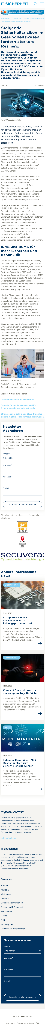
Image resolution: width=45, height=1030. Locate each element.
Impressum (10, 1023)
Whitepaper (6, 894)
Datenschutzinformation (12, 903)
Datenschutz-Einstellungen (13, 928)
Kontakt (4, 885)
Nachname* (8, 477)
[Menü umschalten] (42, 3)
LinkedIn (5, 916)
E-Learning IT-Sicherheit (12, 907)
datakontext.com (8, 838)
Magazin (5, 890)
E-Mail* (6, 488)
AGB (37, 1023)
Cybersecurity (16, 18)
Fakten (4, 920)
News (8, 18)
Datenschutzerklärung (25, 1023)
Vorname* (7, 465)
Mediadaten (6, 911)
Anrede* (6, 454)
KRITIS (7, 727)
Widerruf (5, 898)
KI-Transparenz (8, 924)
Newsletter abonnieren (21, 504)
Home (3, 18)
